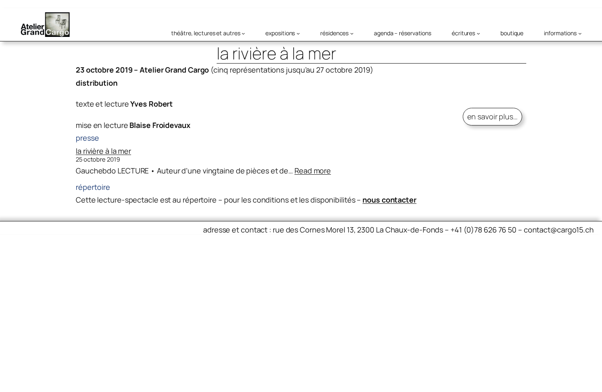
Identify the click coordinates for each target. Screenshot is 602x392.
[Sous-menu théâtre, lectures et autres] (243, 33)
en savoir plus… (492, 116)
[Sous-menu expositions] (298, 33)
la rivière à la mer (103, 151)
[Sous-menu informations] (580, 33)
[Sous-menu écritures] (478, 33)
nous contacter (389, 200)
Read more (312, 170)
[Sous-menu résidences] (351, 33)
